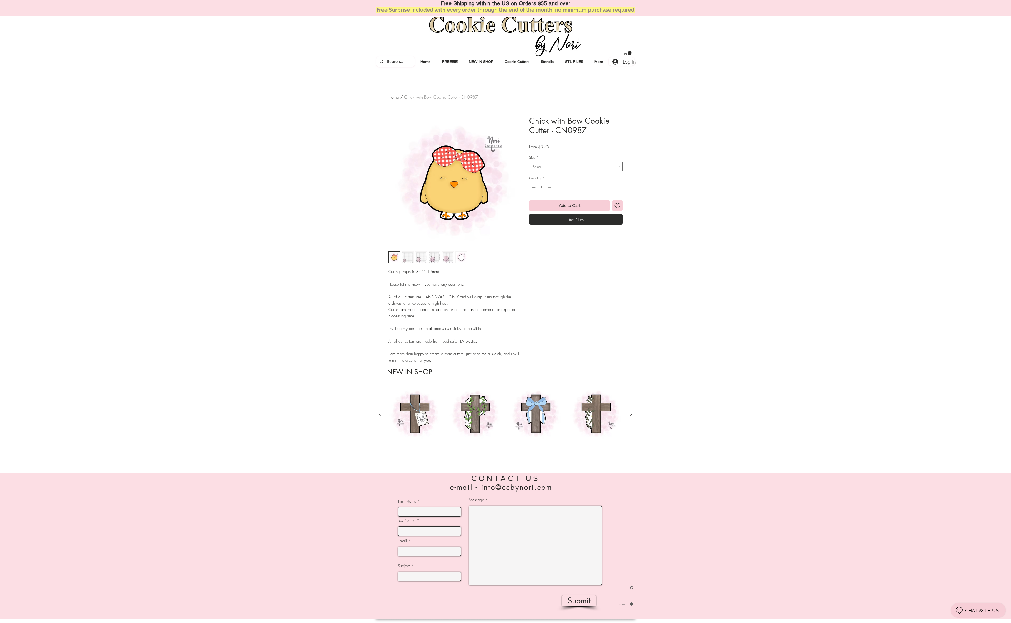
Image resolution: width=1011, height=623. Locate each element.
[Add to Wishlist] (617, 205)
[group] (505, 423)
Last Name (406, 521)
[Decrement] (533, 187)
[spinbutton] (541, 187)
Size (533, 157)
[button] (517, 62)
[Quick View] (415, 414)
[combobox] (576, 166)
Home (393, 97)
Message (476, 500)
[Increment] (550, 187)
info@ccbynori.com (516, 487)
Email (402, 541)
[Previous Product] (379, 414)
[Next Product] (631, 414)
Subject (404, 566)
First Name (407, 501)
